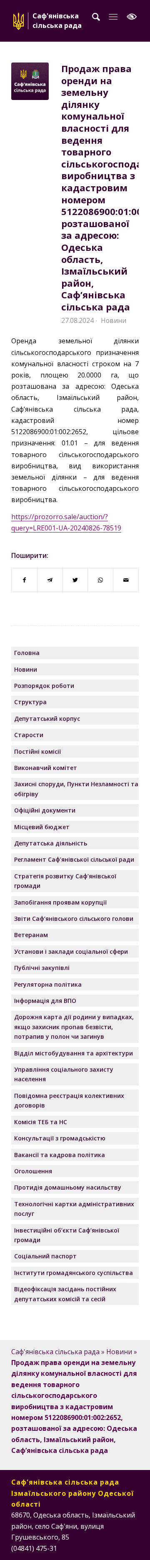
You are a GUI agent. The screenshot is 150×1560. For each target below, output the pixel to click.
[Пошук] (96, 16)
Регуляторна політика (48, 984)
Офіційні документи (44, 810)
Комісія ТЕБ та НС (40, 1122)
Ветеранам (31, 935)
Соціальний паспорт (45, 1256)
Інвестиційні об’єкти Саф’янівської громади (66, 1235)
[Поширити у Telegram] (50, 580)
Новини (113, 320)
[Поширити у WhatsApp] (100, 580)
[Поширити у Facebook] (24, 580)
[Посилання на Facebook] (95, 1547)
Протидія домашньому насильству (67, 1187)
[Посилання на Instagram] (107, 1547)
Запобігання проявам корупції (60, 902)
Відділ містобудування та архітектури (73, 1053)
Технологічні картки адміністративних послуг (74, 1209)
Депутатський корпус (47, 718)
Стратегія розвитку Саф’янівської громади (65, 881)
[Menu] (113, 17)
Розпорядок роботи (44, 686)
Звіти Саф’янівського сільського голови (73, 918)
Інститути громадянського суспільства (73, 1273)
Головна (27, 653)
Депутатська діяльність (50, 843)
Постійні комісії (37, 751)
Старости (28, 735)
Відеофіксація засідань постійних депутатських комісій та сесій (65, 1293)
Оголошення (33, 1171)
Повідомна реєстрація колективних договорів (69, 1100)
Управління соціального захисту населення (63, 1074)
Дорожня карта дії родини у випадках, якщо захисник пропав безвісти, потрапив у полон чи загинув (74, 1026)
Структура (30, 702)
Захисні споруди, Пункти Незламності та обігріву (76, 789)
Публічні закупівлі (42, 968)
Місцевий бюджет (42, 827)
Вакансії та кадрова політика (59, 1155)
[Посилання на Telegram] (132, 1547)
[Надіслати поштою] (125, 580)
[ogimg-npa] (30, 81)
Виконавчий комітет (45, 768)
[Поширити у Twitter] (75, 580)
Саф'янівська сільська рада (55, 1351)
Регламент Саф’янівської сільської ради (74, 859)
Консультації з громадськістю (59, 1138)
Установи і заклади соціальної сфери (71, 951)
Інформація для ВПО (45, 1001)
